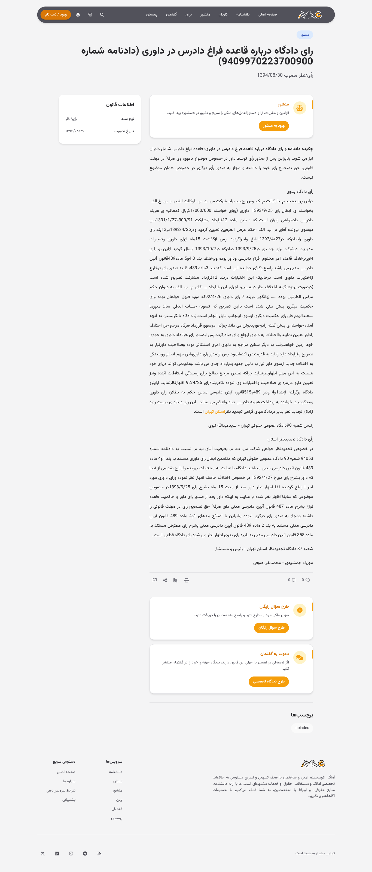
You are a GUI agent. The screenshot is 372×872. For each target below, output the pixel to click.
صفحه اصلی (267, 15)
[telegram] (85, 853)
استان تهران (215, 411)
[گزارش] (155, 580)
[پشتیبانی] (90, 15)
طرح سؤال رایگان (271, 628)
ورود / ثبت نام (56, 15)
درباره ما (69, 781)
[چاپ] (186, 580)
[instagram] (71, 853)
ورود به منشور (274, 126)
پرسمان (151, 15)
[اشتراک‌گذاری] (165, 580)
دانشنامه (243, 15)
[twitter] (42, 853)
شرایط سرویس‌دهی (61, 791)
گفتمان (171, 15)
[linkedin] (56, 853)
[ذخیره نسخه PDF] (175, 580)
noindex (302, 728)
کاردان (223, 15)
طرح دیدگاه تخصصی (269, 682)
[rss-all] (99, 853)
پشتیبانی (68, 800)
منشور (205, 15)
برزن (188, 15)
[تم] (78, 15)
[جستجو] (102, 15)
